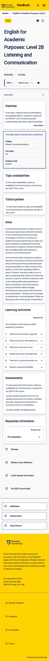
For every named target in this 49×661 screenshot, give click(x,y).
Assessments (29, 410)
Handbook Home (6, 13)
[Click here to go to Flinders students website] (8, 7)
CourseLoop (42, 657)
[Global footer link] (14, 543)
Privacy (12, 644)
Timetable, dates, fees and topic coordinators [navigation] (24, 134)
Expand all (38, 318)
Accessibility (14, 630)
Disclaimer (13, 616)
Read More (39, 125)
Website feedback (16, 603)
